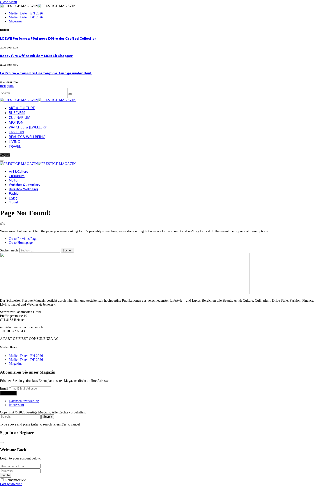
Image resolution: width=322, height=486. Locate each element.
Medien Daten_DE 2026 (26, 17)
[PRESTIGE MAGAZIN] (38, 100)
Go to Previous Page (23, 238)
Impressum (16, 405)
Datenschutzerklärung (24, 401)
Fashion (16, 132)
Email (5, 388)
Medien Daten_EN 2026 (26, 13)
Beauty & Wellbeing (27, 136)
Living (14, 141)
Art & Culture (22, 107)
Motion (16, 122)
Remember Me (15, 480)
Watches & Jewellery (28, 127)
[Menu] (2, 161)
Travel (15, 146)
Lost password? (11, 484)
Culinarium (19, 117)
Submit (47, 416)
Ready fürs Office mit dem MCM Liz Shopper (36, 56)
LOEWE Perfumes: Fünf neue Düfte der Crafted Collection (48, 38)
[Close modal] (2, 442)
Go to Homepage (21, 242)
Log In (6, 475)
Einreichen (8, 393)
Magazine (15, 21)
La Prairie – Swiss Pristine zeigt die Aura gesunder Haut (46, 73)
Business (17, 112)
